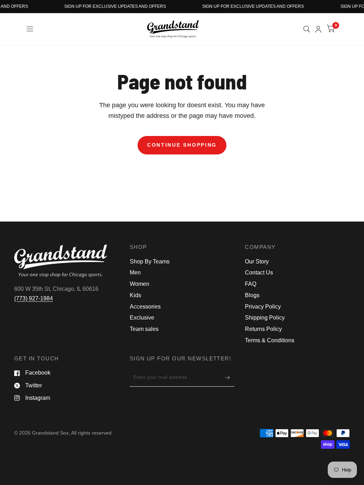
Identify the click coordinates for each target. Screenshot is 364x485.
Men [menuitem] (135, 272)
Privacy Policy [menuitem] (263, 307)
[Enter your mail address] (227, 377)
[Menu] (30, 29)
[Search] (306, 29)
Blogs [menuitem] (252, 295)
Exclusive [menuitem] (142, 318)
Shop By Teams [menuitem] (150, 261)
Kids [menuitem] (135, 295)
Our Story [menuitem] (257, 261)
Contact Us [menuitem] (259, 272)
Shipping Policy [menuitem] (265, 318)
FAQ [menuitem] (250, 284)
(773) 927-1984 (33, 298)
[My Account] (318, 29)
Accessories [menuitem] (145, 307)
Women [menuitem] (139, 284)
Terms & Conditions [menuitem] (269, 340)
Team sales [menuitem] (144, 329)
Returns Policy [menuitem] (263, 329)
